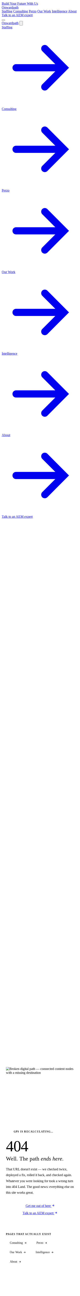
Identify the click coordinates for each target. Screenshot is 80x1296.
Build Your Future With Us (20, 3)
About (72, 11)
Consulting (20, 11)
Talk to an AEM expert (17, 15)
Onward (10, 7)
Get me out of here (39, 1206)
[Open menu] (3, 20)
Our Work (44, 11)
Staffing (7, 11)
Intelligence (59, 11)
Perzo (32, 11)
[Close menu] (21, 23)
